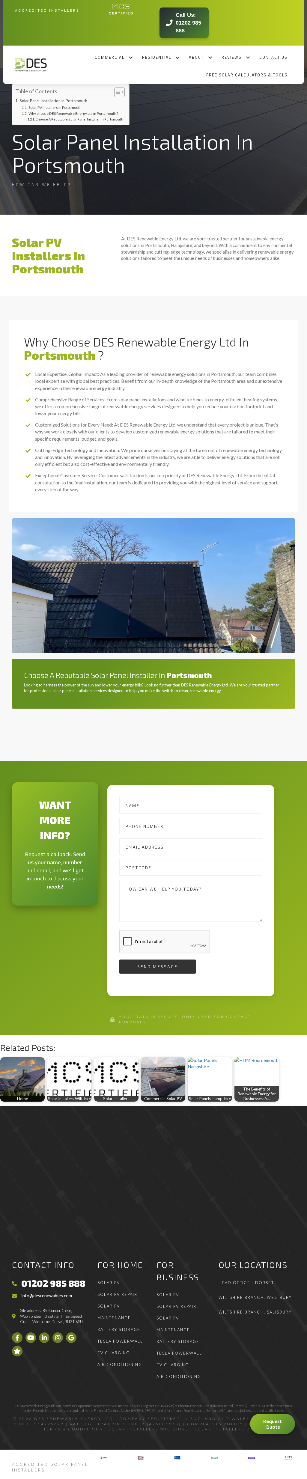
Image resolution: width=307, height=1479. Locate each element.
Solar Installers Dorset (231, 1429)
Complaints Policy (215, 1424)
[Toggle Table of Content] (116, 92)
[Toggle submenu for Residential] (177, 57)
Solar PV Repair (117, 1294)
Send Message (157, 966)
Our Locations (253, 1265)
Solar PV (108, 1282)
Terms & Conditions (73, 1429)
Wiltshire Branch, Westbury (255, 1297)
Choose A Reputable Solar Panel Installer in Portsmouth (79, 119)
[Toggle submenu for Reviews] (248, 57)
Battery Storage (118, 1329)
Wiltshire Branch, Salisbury (255, 1312)
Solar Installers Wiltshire (149, 1429)
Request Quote (272, 1424)
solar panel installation (72, 690)
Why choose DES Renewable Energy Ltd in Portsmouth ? (73, 113)
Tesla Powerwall (120, 1341)
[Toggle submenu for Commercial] (131, 57)
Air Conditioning (119, 1364)
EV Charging (113, 1352)
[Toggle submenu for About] (210, 57)
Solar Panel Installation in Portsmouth (53, 100)
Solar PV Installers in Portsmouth (54, 107)
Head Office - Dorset (246, 1282)
